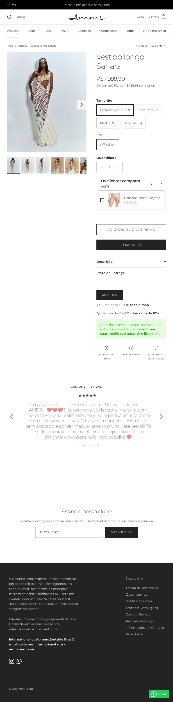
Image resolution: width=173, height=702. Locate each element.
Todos (130, 30)
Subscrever (121, 532)
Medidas (109, 295)
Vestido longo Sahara (43, 46)
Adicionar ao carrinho (131, 230)
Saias (31, 30)
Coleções (84, 30)
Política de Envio (139, 601)
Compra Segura (138, 614)
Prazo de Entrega (110, 273)
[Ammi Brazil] (86, 17)
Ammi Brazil (26, 688)
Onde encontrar (154, 30)
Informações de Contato (145, 628)
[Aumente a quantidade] (118, 167)
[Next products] (161, 184)
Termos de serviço (140, 621)
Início (10, 46)
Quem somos (136, 594)
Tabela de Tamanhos (142, 588)
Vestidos (13, 30)
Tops (47, 30)
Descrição (104, 262)
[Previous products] (151, 184)
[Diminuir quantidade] (101, 167)
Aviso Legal (134, 634)
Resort (64, 30)
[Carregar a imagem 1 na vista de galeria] (46, 102)
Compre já (131, 245)
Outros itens (108, 30)
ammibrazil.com (44, 629)
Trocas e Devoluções (142, 608)
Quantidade (106, 158)
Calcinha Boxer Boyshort (143, 198)
